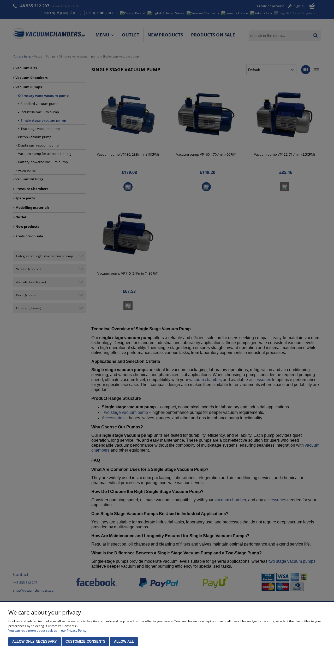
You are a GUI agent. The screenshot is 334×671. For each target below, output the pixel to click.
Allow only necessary (34, 641)
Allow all (124, 641)
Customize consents (85, 641)
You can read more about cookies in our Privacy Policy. (47, 630)
